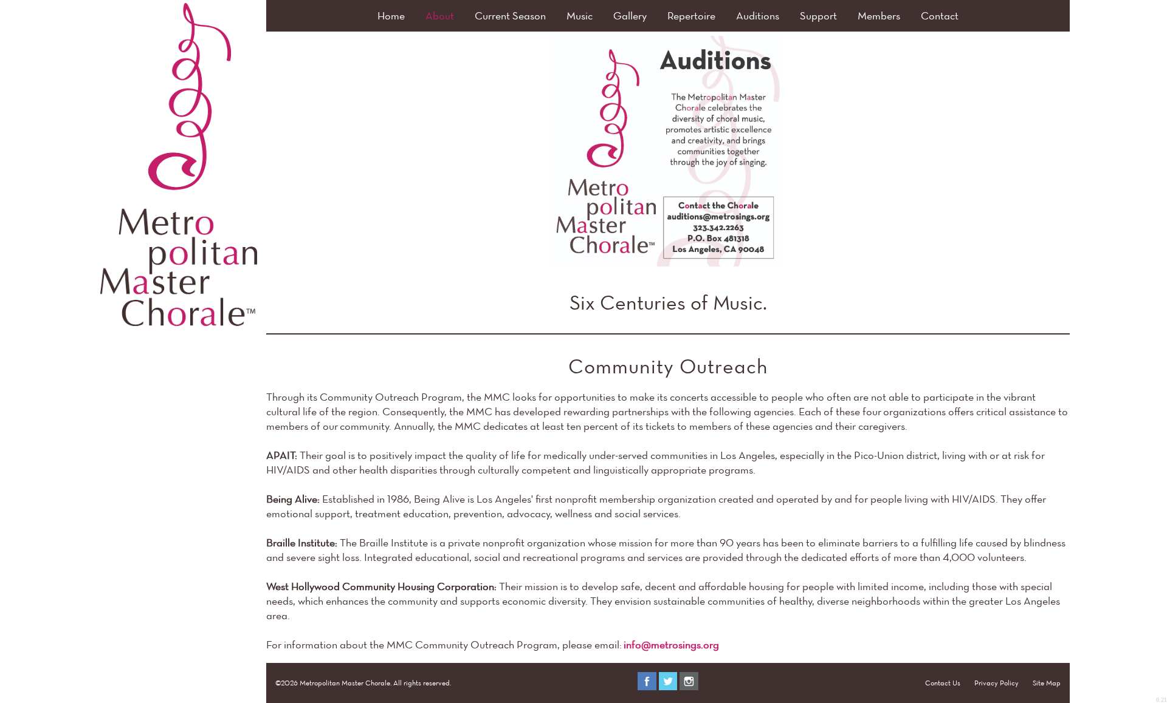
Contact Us (942, 682)
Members (879, 15)
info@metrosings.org (671, 644)
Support (818, 15)
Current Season (510, 15)
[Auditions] (667, 151)
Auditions (757, 15)
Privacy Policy (996, 682)
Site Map (1047, 682)
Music (579, 15)
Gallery (630, 15)
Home (391, 15)
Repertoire (691, 15)
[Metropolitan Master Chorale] (178, 322)
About (439, 15)
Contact (940, 15)
